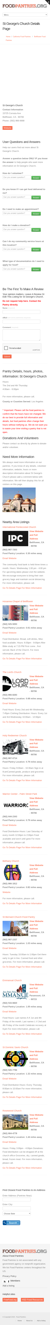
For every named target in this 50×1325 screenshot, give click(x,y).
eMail (17, 318)
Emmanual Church (12, 980)
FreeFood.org (10, 1300)
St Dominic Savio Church (15, 1047)
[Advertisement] (25, 70)
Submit (7, 356)
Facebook (8, 1280)
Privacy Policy (9, 1276)
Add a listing (8, 1286)
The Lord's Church (12, 672)
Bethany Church (11, 861)
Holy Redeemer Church (15, 735)
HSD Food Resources (32, 1300)
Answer (36, 178)
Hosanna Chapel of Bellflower (18, 601)
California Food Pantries (22, 37)
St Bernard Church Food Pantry (19, 917)
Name (9, 308)
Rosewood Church (12, 1110)
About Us (29, 1321)
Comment (10, 327)
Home (8, 37)
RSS (4, 1280)
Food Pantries (25, 7)
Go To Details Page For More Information (22, 588)
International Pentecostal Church (19, 527)
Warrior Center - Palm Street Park (20, 794)
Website (7, 128)
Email (5, 558)
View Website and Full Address (36, 535)
